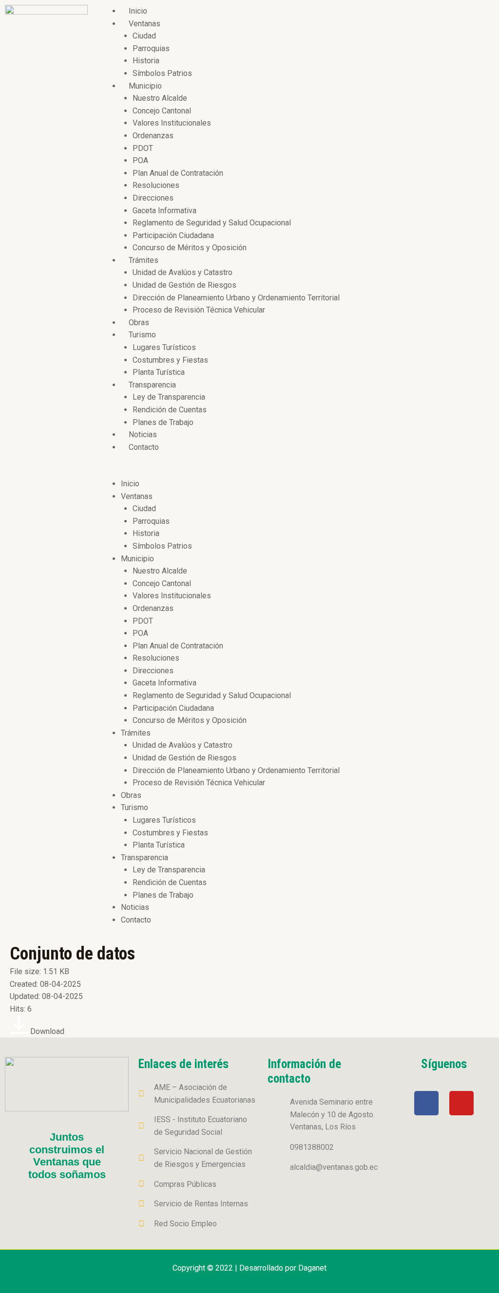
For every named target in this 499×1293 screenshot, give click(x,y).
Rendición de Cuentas (170, 409)
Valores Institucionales (172, 123)
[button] (295, 471)
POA (140, 160)
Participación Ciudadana (173, 235)
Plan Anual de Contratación (178, 173)
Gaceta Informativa (164, 210)
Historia (146, 60)
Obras (139, 322)
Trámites (143, 260)
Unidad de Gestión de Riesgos (184, 285)
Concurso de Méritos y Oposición (190, 247)
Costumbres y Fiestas (170, 360)
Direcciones (153, 198)
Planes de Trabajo (163, 422)
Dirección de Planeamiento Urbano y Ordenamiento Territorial (236, 297)
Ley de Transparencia (169, 397)
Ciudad (144, 35)
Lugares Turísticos (164, 347)
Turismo (142, 334)
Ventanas (144, 23)
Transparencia (152, 384)
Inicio (138, 11)
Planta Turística (159, 372)
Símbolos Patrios (162, 73)
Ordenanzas (153, 135)
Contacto (144, 447)
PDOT (143, 148)
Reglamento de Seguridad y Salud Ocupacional (212, 222)
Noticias (143, 434)
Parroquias (151, 48)
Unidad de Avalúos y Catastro (182, 272)
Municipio (145, 86)
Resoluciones (156, 185)
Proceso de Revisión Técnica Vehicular (199, 309)
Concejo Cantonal (162, 110)
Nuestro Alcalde (160, 98)
